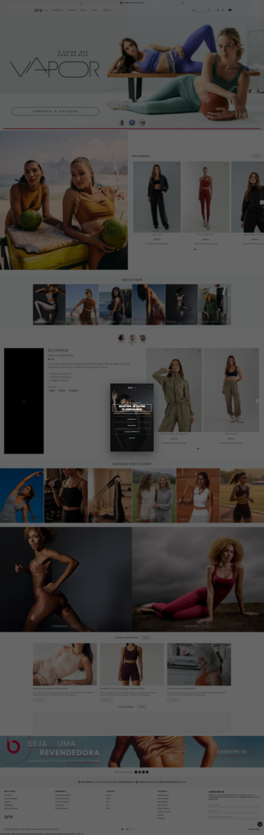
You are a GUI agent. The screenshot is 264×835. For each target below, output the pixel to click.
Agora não (132, 438)
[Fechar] (150, 387)
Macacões (132, 425)
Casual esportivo (132, 432)
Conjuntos (132, 419)
